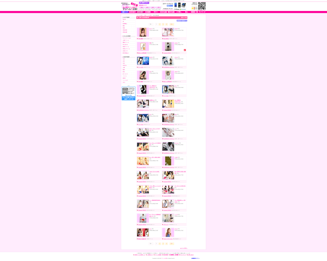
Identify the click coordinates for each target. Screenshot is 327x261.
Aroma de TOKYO (167, 53)
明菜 (150, 43)
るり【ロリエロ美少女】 (180, 186)
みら (176, 85)
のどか (150, 57)
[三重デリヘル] (129, 6)
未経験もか (151, 100)
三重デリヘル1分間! (147, 15)
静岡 (147, 7)
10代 (124, 59)
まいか (176, 57)
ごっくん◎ (125, 80)
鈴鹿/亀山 (125, 23)
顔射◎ (124, 78)
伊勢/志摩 (125, 32)
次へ (172, 24)
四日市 (124, 19)
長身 (124, 69)
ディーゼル (140, 67)
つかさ (176, 71)
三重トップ (125, 12)
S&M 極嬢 (140, 38)
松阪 (124, 28)
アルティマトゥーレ (168, 238)
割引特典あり (126, 53)
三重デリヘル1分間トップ (140, 254)
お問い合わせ (191, 254)
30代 (124, 63)
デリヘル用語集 (158, 254)
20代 (124, 61)
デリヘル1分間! (139, 15)
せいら (150, 28)
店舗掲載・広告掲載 (174, 254)
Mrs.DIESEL (166, 38)
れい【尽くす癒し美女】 (155, 157)
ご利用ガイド (150, 254)
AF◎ (124, 82)
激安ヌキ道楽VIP (142, 238)
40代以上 (125, 65)
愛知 (142, 7)
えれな (176, 43)
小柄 (124, 67)
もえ (150, 114)
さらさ (176, 228)
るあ (176, 114)
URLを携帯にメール (201, 10)
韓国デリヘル (126, 46)
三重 (158, 7)
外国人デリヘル (126, 48)
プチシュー (166, 224)
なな (150, 71)
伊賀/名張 (125, 30)
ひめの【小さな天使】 (154, 171)
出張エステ (125, 51)
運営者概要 (165, 254)
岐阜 (153, 7)
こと (176, 128)
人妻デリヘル (126, 40)
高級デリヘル (126, 42)
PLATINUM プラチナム (168, 67)
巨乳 (124, 71)
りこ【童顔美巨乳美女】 (155, 200)
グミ (150, 228)
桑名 (124, 25)
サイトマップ (183, 254)
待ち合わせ (125, 44)
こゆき (176, 157)
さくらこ (177, 143)
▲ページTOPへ (183, 248)
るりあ (176, 28)
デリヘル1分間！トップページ (144, 3)
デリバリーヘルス (127, 38)
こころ (176, 214)
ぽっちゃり (125, 73)
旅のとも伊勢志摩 (142, 53)
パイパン (125, 76)
